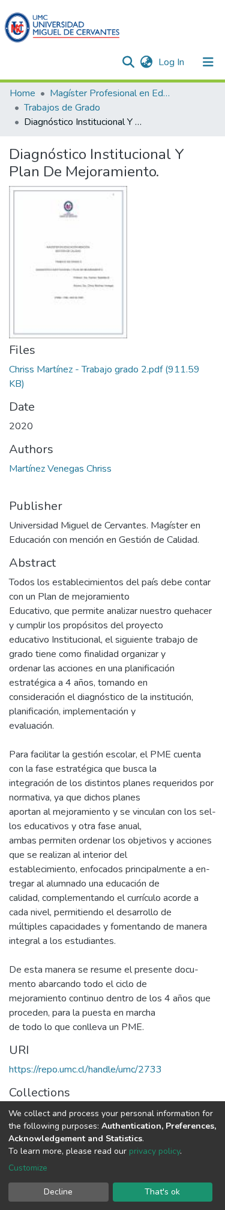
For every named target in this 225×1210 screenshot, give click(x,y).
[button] (146, 62)
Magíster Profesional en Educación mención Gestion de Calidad (110, 93)
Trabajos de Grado (62, 107)
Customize (27, 1168)
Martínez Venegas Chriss (60, 468)
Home (22, 93)
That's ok (162, 1191)
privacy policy (154, 1151)
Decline (58, 1191)
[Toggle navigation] (208, 62)
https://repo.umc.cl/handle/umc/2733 (85, 1069)
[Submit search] (128, 62)
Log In (172, 62)
